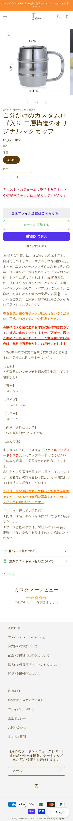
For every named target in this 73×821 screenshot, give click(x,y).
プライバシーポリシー (23, 709)
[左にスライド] (27, 102)
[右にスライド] (45, 102)
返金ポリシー (17, 718)
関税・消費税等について (24, 673)
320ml (11, 159)
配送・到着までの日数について (28, 655)
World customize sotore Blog (26, 637)
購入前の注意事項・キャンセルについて (34, 664)
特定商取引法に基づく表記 (26, 700)
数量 (6, 168)
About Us (14, 628)
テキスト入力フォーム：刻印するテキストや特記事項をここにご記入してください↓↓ (35, 192)
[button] (5, 16)
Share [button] (11, 574)
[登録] (60, 771)
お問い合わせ (17, 727)
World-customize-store (30, 818)
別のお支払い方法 (36, 246)
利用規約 (14, 690)
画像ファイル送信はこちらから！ (36, 213)
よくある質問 (17, 736)
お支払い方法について (23, 646)
